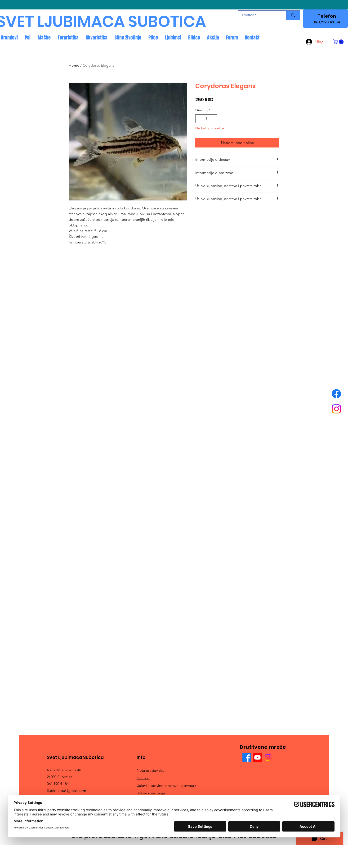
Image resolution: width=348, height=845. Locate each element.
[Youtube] (257, 757)
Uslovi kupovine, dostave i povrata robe (170, 785)
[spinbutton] (206, 119)
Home (74, 65)
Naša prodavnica (151, 770)
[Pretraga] (293, 15)
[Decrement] (199, 119)
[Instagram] (336, 409)
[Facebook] (336, 394)
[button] (339, 41)
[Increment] (213, 119)
